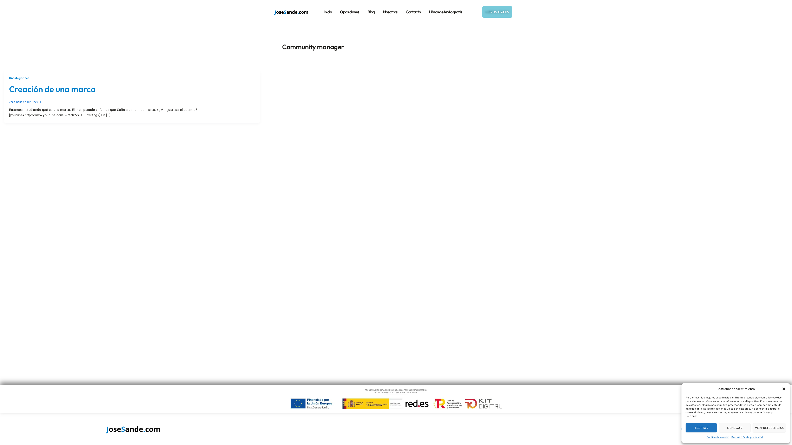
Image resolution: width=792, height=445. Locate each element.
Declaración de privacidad (747, 437)
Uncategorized (19, 78)
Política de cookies (718, 437)
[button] (784, 389)
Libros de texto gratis (445, 11)
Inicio (328, 11)
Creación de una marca (52, 89)
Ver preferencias (769, 428)
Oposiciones (349, 11)
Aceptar (701, 428)
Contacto (413, 11)
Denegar (734, 428)
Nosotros (390, 11)
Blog (371, 11)
